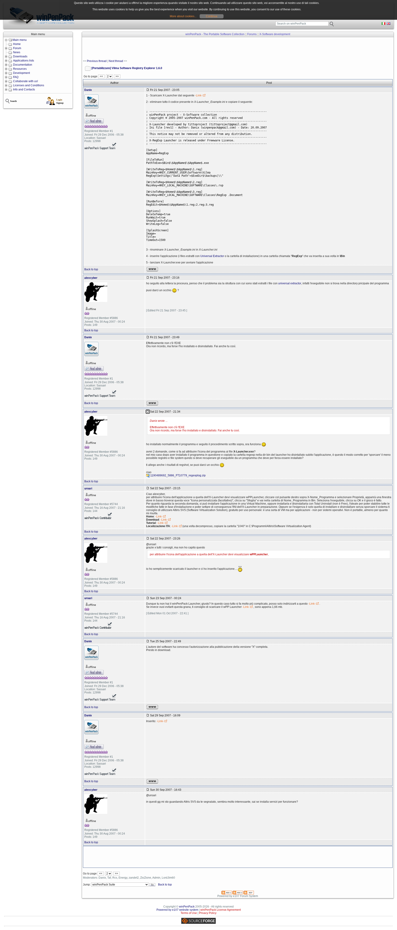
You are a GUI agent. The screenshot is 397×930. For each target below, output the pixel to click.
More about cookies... (183, 16)
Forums (252, 34)
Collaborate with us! (25, 81)
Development (21, 73)
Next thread (116, 61)
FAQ (15, 77)
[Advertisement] (166, 48)
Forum (17, 48)
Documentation (22, 64)
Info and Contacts (24, 89)
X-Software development (274, 34)
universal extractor (289, 283)
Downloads (20, 56)
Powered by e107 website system (177, 909)
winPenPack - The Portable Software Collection (214, 34)
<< (101, 76)
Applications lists (23, 60)
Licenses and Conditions (28, 85)
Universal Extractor (212, 256)
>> (117, 76)
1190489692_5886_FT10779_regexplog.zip (178, 475)
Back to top (91, 269)
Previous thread (97, 61)
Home (17, 44)
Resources (20, 68)
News (16, 52)
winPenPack (187, 906)
